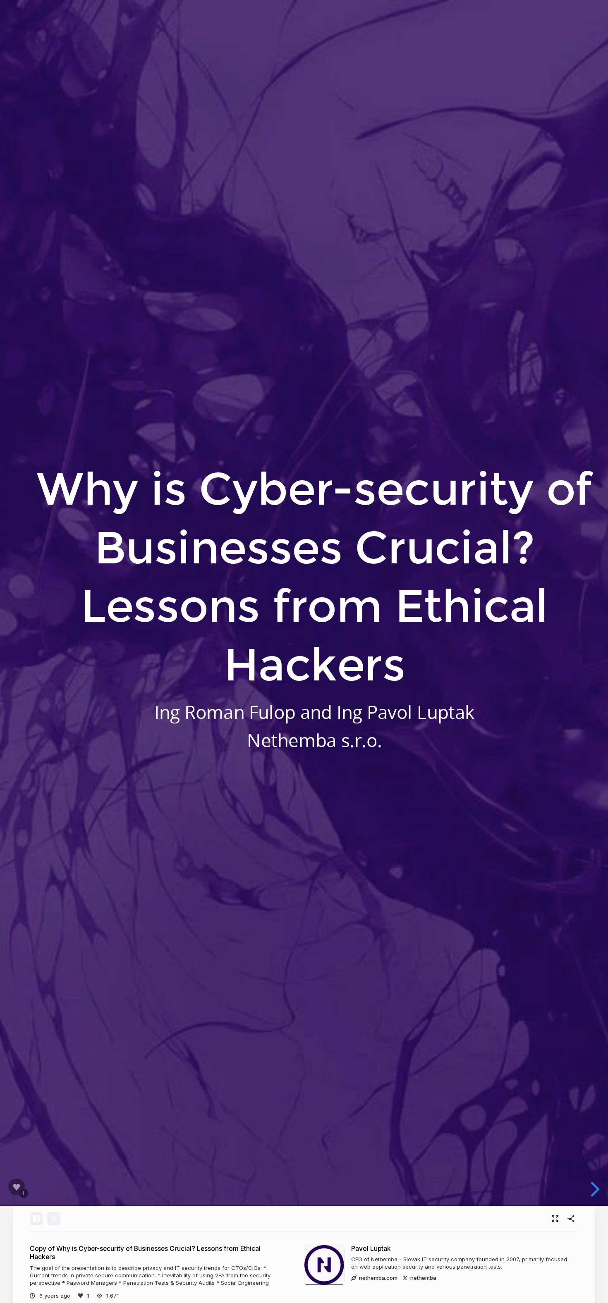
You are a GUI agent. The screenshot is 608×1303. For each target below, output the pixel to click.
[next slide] (596, 1189)
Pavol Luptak (371, 1249)
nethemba (423, 1277)
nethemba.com (378, 1277)
